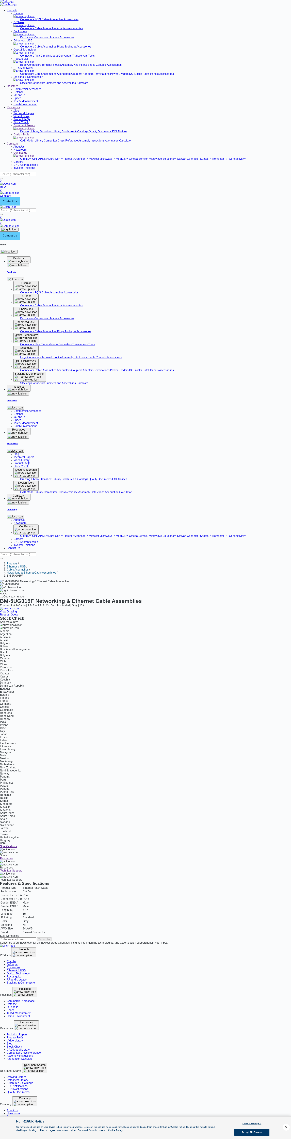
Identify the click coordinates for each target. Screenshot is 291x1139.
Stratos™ (206, 158)
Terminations (102, 73)
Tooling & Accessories (78, 46)
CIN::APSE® (40, 158)
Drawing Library (30, 131)
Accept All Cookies (252, 1132)
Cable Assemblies (46, 28)
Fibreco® (69, 158)
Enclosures (27, 37)
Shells (92, 64)
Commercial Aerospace (21, 1001)
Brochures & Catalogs (75, 131)
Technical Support (11, 870)
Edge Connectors (31, 64)
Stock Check (14, 1046)
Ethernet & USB (16, 566)
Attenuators (64, 73)
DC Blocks (136, 73)
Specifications (8, 846)
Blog (9, 1043)
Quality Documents (100, 131)
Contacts (101, 64)
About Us (12, 1110)
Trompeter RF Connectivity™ (229, 158)
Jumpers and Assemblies (61, 83)
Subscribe (44, 939)
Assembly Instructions (91, 140)
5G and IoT (13, 1007)
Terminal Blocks (51, 64)
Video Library (15, 1040)
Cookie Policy (115, 1130)
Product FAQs (15, 1037)
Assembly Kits (70, 64)
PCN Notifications (17, 1089)
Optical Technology (18, 973)
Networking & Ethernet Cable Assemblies (31, 572)
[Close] (9, 252)
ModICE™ (122, 158)
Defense (12, 1004)
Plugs (61, 46)
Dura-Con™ (55, 158)
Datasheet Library (51, 131)
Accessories (71, 19)
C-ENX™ (26, 158)
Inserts (83, 64)
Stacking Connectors (33, 83)
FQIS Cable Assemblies (49, 19)
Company (12, 143)
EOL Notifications (17, 1086)
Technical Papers (17, 1034)
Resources (13, 107)
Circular (11, 961)
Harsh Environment (18, 1016)
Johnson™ (82, 158)
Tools (91, 55)
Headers (54, 37)
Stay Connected (9, 935)
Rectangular (14, 976)
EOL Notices (119, 131)
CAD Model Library (32, 140)
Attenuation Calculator (118, 140)
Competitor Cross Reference (61, 140)
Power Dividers (119, 73)
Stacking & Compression (21, 982)
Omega (133, 158)
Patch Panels (151, 73)
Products (12, 10)
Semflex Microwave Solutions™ (157, 158)
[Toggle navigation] (9, 230)
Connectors (27, 19)
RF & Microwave (17, 979)
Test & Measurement (19, 1013)
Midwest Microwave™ (102, 158)
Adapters (62, 28)
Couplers (77, 73)
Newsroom (13, 1113)
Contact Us (10, 201)
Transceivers (80, 55)
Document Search (35, 1065)
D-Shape (12, 964)
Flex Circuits (42, 55)
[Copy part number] (1, 597)
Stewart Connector (188, 158)
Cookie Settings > (252, 1123)
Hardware (82, 83)
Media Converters (61, 55)
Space (10, 1010)
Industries (12, 86)
